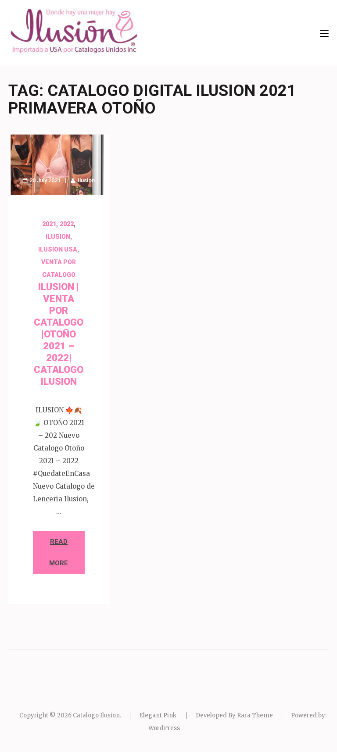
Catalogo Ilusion (96, 715)
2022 (67, 223)
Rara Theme (255, 715)
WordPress (164, 728)
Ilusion (86, 180)
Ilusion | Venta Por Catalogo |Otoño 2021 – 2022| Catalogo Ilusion (58, 334)
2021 (49, 223)
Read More (58, 552)
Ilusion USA (57, 249)
